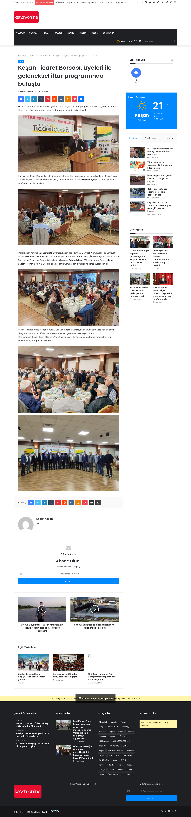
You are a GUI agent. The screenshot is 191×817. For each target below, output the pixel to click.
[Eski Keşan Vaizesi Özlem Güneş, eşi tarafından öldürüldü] (137, 152)
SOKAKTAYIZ (114, 755)
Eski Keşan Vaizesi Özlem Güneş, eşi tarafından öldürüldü (160, 151)
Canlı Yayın (126, 727)
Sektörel (130, 751)
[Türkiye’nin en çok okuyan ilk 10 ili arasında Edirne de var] (137, 166)
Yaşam (129, 770)
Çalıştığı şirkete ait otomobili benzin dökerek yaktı (157, 192)
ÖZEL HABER (113, 774)
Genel (32, 55)
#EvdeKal (103, 722)
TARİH (123, 760)
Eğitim (112, 731)
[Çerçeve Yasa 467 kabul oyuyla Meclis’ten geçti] (68, 662)
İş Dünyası (126, 774)
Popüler (133, 138)
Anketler (114, 722)
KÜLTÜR (122, 736)
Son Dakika (108, 33)
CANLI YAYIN (113, 727)
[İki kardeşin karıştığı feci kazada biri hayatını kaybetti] (137, 179)
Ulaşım (111, 770)
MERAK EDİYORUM (120, 741)
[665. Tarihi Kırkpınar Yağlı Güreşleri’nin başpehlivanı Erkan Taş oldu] (103, 662)
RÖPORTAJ (114, 746)
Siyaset (58, 33)
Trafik (120, 765)
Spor (115, 760)
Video (120, 770)
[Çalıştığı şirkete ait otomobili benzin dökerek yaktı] (137, 193)
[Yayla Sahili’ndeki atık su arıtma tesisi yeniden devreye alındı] (140, 279)
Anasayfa (20, 33)
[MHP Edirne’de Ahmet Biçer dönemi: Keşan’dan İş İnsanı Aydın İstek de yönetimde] (163, 279)
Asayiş (71, 33)
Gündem (33, 33)
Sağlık (82, 33)
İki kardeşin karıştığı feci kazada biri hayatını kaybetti (159, 178)
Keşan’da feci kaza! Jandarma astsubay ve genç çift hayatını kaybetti (159, 207)
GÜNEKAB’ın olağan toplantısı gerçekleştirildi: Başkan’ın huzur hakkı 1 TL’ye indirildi (139, 258)
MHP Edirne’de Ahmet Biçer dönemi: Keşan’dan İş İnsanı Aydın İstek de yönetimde (163, 293)
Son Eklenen (151, 138)
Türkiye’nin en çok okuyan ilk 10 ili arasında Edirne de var (159, 165)
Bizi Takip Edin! (148, 713)
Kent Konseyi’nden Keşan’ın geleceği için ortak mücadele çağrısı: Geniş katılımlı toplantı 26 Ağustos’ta (82, 730)
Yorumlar (169, 138)
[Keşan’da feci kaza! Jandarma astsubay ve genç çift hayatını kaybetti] (137, 206)
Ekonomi (102, 731)
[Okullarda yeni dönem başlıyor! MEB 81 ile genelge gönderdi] (33, 662)
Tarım (101, 765)
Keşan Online (25, 91)
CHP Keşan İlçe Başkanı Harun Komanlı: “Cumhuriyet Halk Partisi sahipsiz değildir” (91, 2)
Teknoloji (111, 765)
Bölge (94, 33)
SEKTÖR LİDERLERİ (115, 751)
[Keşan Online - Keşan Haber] (26, 17)
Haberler (102, 736)
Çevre (101, 774)
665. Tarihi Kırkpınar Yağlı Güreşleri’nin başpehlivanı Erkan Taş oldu (101, 677)
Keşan (46, 33)
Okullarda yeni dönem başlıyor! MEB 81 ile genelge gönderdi (31, 677)
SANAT (126, 746)
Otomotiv (102, 746)
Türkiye (102, 770)
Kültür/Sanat (104, 741)
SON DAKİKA (104, 760)
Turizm (129, 765)
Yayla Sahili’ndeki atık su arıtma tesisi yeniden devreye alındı (139, 292)
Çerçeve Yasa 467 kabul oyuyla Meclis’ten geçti (65, 675)
